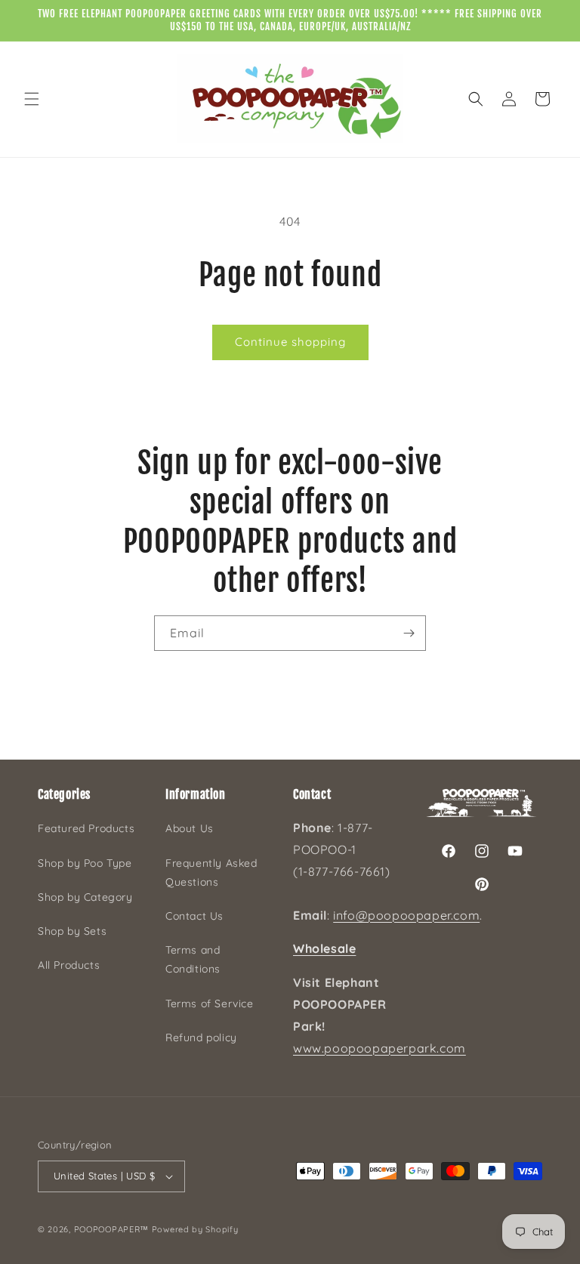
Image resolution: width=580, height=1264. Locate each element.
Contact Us (194, 916)
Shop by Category (85, 897)
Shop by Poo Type (85, 863)
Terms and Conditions (193, 959)
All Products (69, 965)
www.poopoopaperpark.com (379, 1048)
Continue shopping (290, 341)
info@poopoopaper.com (406, 915)
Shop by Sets (72, 931)
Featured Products (86, 828)
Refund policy (201, 1037)
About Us (189, 828)
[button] (31, 99)
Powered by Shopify (195, 1229)
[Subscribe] (408, 633)
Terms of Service (209, 1003)
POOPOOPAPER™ (111, 1229)
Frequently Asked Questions (211, 872)
